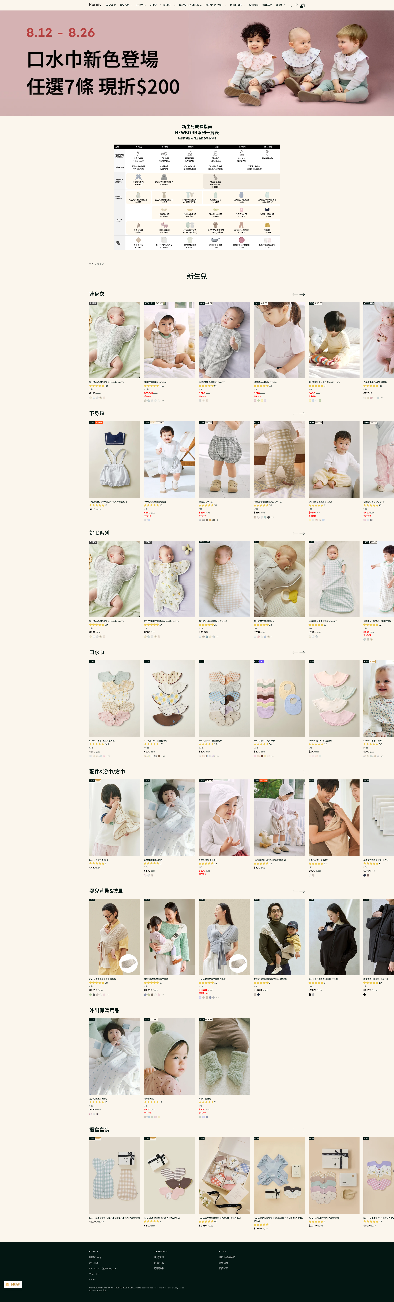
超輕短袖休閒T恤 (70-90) (265, 382)
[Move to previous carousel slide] (295, 294)
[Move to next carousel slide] (302, 294)
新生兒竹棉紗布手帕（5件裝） (377, 860)
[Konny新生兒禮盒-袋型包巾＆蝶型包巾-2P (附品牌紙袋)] (114, 1175)
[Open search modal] (290, 5)
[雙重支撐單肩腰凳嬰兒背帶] (169, 937)
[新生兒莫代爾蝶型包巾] (279, 579)
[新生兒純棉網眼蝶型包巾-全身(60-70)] (169, 579)
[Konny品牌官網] (95, 5)
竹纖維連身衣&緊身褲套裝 (375, 382)
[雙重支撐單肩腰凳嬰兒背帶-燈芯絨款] (279, 937)
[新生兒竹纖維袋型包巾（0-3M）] (224, 579)
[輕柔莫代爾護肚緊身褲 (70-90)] (279, 459)
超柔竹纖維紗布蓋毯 (153, 860)
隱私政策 (223, 1262)
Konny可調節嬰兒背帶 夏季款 (102, 979)
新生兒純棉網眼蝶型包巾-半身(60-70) (106, 382)
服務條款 (223, 1268)
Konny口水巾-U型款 (372, 740)
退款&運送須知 (227, 1257)
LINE (92, 1279)
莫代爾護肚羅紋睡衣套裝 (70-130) (324, 382)
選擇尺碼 (159, 1262)
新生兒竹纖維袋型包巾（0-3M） (213, 621)
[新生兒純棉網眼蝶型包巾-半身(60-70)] (114, 340)
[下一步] (284, 5)
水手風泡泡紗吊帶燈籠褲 (155, 502)
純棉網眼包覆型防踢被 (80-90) (323, 621)
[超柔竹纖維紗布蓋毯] (169, 817)
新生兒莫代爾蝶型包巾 (264, 621)
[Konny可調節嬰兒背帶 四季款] (224, 937)
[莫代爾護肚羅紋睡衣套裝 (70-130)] (334, 340)
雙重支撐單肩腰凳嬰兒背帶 (156, 979)
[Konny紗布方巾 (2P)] (114, 817)
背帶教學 (159, 1268)
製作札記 (94, 1262)
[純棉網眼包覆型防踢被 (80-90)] (334, 579)
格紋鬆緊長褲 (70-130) (374, 502)
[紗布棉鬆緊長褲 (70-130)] (334, 459)
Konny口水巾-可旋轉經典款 (102, 740)
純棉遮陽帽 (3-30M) (208, 860)
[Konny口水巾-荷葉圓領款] (334, 698)
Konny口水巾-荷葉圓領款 (320, 740)
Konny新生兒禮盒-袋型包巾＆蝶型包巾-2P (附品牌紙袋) (114, 1218)
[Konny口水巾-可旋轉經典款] (114, 698)
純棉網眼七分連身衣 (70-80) (212, 382)
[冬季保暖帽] (169, 1056)
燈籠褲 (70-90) (206, 502)
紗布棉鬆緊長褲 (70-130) (320, 502)
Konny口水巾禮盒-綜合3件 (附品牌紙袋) (162, 1218)
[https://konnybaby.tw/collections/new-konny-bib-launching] (197, 63)
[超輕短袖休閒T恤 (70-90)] (279, 340)
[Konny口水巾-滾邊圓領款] (169, 698)
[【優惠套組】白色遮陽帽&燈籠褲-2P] (279, 817)
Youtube (94, 1274)
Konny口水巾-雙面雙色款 (210, 740)
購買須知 (159, 1257)
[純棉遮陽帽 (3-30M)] (224, 817)
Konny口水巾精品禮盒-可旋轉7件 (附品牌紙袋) (220, 1218)
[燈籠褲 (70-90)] (224, 459)
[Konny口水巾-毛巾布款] (279, 698)
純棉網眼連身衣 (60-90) (155, 382)
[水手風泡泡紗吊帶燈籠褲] (169, 459)
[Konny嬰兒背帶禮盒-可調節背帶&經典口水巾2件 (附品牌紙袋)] (279, 1175)
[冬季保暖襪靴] (224, 1056)
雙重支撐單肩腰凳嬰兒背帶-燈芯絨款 (270, 979)
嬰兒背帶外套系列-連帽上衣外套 (323, 979)
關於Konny (95, 1257)
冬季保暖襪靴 (205, 1098)
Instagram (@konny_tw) (103, 1268)
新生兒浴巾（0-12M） (319, 860)
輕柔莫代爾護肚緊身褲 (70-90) (268, 502)
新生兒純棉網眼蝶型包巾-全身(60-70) (161, 621)
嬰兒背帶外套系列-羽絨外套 (375, 979)
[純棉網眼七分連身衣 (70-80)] (224, 340)
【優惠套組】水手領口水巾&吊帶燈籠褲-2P (108, 502)
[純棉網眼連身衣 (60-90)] (169, 340)
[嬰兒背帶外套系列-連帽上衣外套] (334, 937)
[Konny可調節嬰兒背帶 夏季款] (114, 937)
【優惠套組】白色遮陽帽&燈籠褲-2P (270, 860)
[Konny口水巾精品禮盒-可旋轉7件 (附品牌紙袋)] (224, 1175)
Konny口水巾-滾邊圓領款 (155, 740)
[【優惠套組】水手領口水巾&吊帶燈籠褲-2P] (114, 459)
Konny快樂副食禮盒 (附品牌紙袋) (324, 1218)
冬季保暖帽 (149, 1098)
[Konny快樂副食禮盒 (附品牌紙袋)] (334, 1175)
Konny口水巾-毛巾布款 (264, 740)
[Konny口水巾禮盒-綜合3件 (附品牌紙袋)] (169, 1175)
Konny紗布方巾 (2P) (98, 860)
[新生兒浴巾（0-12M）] (334, 817)
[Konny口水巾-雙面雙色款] (224, 698)
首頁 (91, 264)
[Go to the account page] (296, 5)
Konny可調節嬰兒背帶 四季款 (212, 979)
